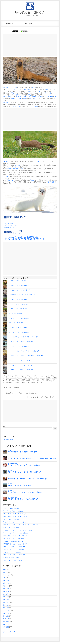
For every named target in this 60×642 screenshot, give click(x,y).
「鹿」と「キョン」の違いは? (11, 519)
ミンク (38, 91)
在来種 (46, 89)
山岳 (22, 168)
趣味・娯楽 (6, 616)
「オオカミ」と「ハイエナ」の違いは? (19, 346)
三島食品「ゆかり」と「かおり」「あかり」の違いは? (21, 393)
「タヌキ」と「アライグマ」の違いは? (19, 299)
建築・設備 (6, 591)
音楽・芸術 (6, 624)
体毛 (29, 95)
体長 (49, 93)
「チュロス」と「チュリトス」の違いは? (14, 513)
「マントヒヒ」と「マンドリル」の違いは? (20, 365)
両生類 (24, 96)
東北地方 (8, 168)
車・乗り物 (6, 618)
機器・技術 (6, 605)
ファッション (6, 575)
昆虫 (41, 96)
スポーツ (5, 572)
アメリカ (25, 89)
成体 (46, 93)
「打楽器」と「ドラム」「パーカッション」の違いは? (18, 530)
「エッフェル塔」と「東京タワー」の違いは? (15, 516)
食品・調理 (6, 627)
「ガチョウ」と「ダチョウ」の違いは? (14, 555)
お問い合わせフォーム (9, 632)
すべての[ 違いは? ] (8, 439)
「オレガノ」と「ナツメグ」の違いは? (14, 549)
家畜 (31, 98)
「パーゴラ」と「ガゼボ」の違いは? (13, 511)
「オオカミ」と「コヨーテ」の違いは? (19, 332)
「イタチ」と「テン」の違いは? (17, 280)
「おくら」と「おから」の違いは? (12, 527)
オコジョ (7, 161)
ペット (36, 98)
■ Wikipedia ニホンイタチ (10, 225)
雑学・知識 (6, 621)
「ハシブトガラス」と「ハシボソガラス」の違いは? (23, 337)
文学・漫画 (6, 597)
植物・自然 (6, 602)
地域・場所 (6, 588)
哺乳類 (34, 87)
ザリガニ (33, 96)
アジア (8, 165)
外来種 (28, 91)
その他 (4, 569)
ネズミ (4, 96)
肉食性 (12, 98)
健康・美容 (6, 583)
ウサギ (24, 98)
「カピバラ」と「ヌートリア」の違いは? (19, 360)
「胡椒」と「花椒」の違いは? (11, 508)
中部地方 (15, 168)
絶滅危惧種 (51, 182)
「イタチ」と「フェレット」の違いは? (19, 285)
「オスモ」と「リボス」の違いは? (12, 552)
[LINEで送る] (24, 31)
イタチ (6, 87)
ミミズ (47, 96)
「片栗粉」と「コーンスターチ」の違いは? (15, 538)
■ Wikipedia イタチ (8, 224)
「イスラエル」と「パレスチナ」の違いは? (15, 535)
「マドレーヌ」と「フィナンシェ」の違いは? (15, 533)
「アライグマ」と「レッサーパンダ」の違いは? (21, 294)
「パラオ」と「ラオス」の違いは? (12, 557)
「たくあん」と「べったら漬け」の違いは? (42, 397)
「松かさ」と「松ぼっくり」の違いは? (14, 546)
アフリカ (16, 89)
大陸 (29, 89)
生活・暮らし (6, 610)
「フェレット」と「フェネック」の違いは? (20, 341)
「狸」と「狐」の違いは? (15, 323)
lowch (6, 387)
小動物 (17, 96)
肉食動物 (32, 180)
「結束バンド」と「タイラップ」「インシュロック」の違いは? (20, 524)
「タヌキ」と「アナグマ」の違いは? (18, 308)
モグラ (9, 96)
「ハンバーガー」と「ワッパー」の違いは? (15, 522)
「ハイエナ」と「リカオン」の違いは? (19, 327)
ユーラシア (9, 89)
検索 (4, 426)
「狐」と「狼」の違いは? (15, 313)
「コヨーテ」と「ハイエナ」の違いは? (19, 318)
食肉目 (15, 87)
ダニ (12, 106)
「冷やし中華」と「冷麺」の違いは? (13, 560)
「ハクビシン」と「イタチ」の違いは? (19, 290)
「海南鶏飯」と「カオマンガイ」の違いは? (15, 544)
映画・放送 (6, 599)
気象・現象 (6, 607)
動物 (51, 96)
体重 (17, 95)
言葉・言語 (6, 613)
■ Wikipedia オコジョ (8, 227)
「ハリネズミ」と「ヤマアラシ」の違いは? (20, 369)
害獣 (36, 106)
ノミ (16, 106)
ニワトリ (18, 98)
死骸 (55, 96)
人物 (4, 577)
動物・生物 (16, 387)
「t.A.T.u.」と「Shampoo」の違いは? (13, 541)
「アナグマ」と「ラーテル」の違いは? (19, 304)
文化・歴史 (6, 594)
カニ (29, 96)
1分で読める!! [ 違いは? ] (29, 12)
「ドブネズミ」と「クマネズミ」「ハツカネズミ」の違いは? (25, 355)
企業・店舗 (6, 580)
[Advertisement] (30, 45)
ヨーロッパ (18, 165)
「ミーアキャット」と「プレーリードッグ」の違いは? (23, 351)
